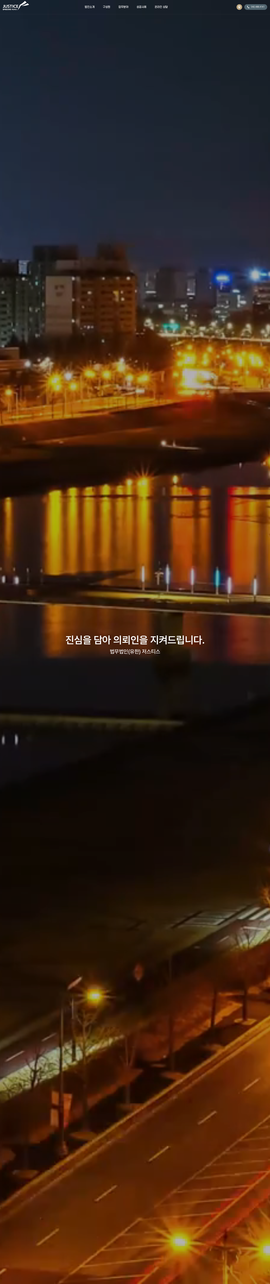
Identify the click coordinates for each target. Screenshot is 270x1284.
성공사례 (141, 7)
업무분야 (123, 7)
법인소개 (89, 7)
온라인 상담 (161, 7)
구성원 (106, 7)
